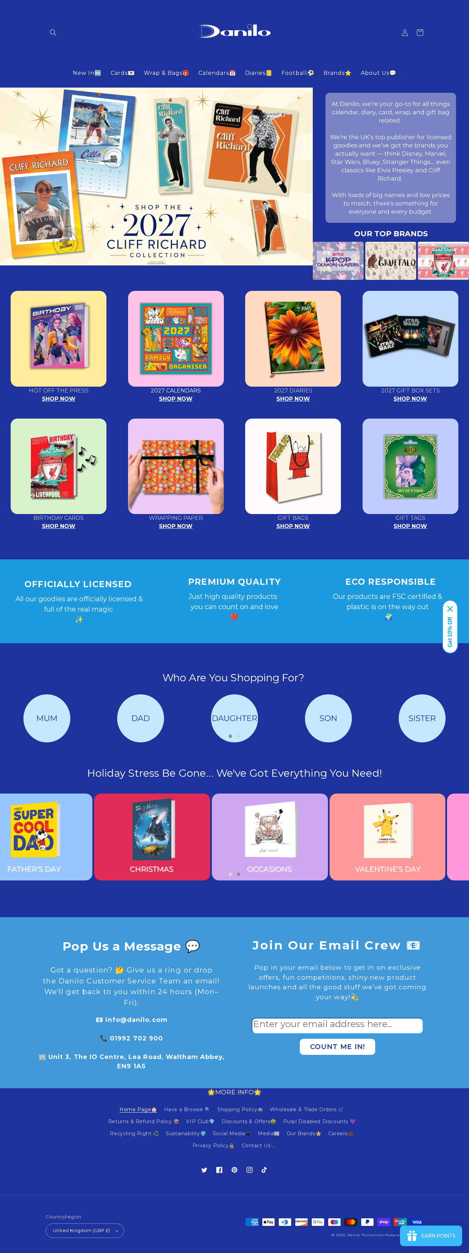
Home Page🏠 (138, 1109)
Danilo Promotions (365, 1235)
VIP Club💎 (200, 1121)
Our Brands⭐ (304, 1133)
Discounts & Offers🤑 (249, 1121)
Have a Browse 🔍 (187, 1109)
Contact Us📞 (259, 1145)
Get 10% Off (450, 632)
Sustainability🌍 (186, 1133)
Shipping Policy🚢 (240, 1109)
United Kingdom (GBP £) (81, 1230)
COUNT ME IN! (337, 1047)
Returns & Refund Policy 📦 (144, 1121)
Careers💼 (341, 1133)
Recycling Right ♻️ (134, 1133)
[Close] (450, 609)
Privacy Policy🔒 (214, 1145)
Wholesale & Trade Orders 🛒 (307, 1109)
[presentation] (302, 260)
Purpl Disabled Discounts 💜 (319, 1121)
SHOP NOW (59, 399)
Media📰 (269, 1133)
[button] (53, 32)
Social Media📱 (232, 1133)
